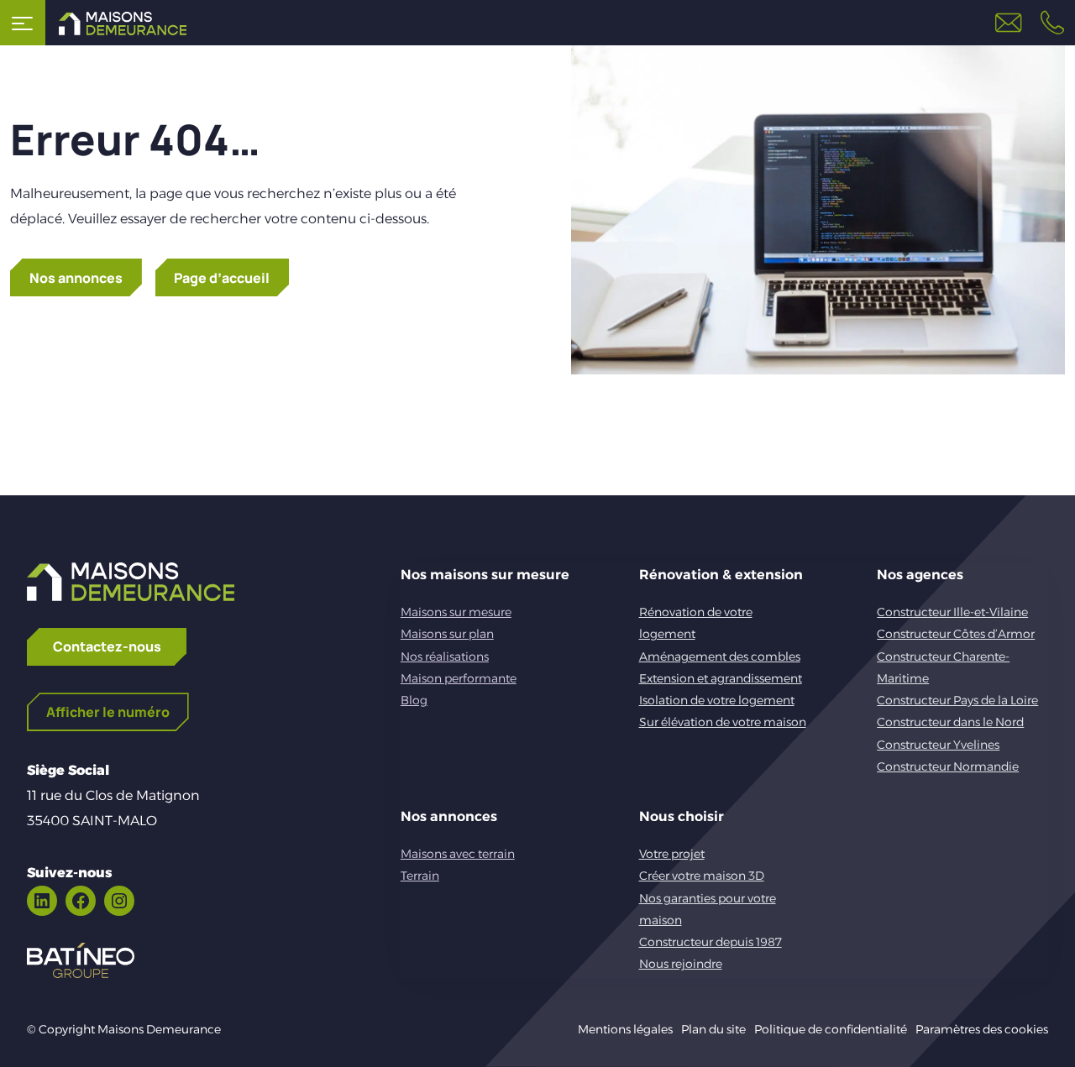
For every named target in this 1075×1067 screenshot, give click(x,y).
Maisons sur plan (447, 633)
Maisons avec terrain (458, 853)
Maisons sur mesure (456, 612)
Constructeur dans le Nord (950, 722)
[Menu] (22, 22)
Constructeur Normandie (948, 766)
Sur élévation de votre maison (722, 722)
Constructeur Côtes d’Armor (956, 633)
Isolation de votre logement (716, 700)
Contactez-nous (107, 646)
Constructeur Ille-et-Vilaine (952, 612)
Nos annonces (76, 278)
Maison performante (459, 678)
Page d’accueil (222, 278)
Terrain (420, 875)
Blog (414, 700)
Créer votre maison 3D (701, 875)
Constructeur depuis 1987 (710, 941)
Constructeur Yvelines (938, 744)
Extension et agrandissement (720, 678)
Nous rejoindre (680, 963)
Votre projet (672, 853)
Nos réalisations (445, 656)
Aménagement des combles (719, 656)
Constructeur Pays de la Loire (957, 700)
